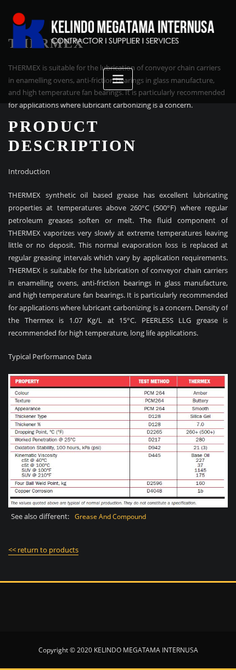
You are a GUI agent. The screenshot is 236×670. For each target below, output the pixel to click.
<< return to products (43, 550)
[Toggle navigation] (118, 79)
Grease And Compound (110, 516)
